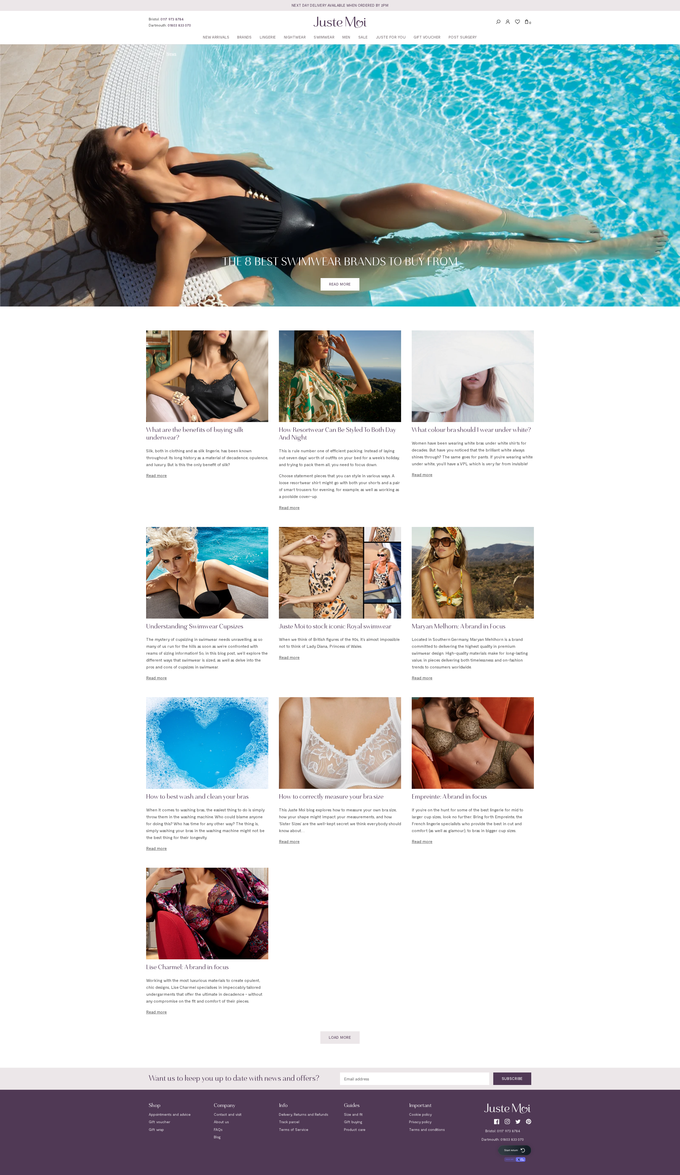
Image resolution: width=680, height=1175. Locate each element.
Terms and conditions (427, 1129)
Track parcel (289, 1121)
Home (154, 53)
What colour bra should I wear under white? (471, 430)
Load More (340, 1037)
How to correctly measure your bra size (331, 797)
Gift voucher (159, 1121)
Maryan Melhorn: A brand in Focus (458, 627)
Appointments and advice (170, 1114)
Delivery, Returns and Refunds (303, 1114)
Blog (217, 1137)
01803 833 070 (179, 25)
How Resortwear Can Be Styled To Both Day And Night (337, 434)
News (171, 53)
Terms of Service (293, 1129)
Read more (340, 284)
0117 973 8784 (172, 19)
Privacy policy (420, 1121)
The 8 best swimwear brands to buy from (340, 262)
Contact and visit (228, 1114)
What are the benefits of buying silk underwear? (194, 434)
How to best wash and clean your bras (197, 797)
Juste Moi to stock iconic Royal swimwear (335, 627)
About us (221, 1121)
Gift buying (353, 1121)
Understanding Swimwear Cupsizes (194, 627)
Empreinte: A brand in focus (449, 797)
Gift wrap (156, 1129)
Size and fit (353, 1114)
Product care (355, 1129)
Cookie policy (420, 1114)
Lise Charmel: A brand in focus (187, 967)
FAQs (218, 1129)
